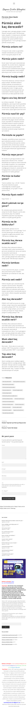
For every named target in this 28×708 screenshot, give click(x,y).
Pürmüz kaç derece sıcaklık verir (10, 396)
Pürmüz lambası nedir (7, 398)
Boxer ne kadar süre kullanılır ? (8, 535)
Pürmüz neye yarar (19, 404)
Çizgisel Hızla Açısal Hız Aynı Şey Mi (9, 635)
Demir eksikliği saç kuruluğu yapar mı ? (10, 524)
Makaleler (9, 378)
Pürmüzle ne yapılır (7, 410)
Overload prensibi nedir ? (7, 546)
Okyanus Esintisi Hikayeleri (14, 9)
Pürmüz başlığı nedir (17, 390)
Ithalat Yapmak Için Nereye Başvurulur (14, 423)
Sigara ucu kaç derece (18, 410)
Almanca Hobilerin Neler (7, 639)
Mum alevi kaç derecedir (8, 384)
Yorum (3, 445)
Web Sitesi (4, 475)
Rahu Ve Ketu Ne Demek (7, 644)
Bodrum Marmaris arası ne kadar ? (9, 543)
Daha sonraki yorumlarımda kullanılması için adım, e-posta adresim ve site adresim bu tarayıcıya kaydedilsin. (13, 486)
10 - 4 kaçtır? (5, 491)
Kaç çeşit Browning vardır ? (8, 531)
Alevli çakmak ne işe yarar (19, 381)
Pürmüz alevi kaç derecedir (9, 387)
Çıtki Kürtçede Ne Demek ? (7, 550)
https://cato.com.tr (19, 506)
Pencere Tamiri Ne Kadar (9, 428)
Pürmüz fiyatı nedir (7, 393)
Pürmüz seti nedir (6, 407)
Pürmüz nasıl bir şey (19, 398)
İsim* (3, 462)
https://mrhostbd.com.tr (7, 506)
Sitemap (13, 508)
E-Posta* (4, 469)
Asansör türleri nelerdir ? (7, 539)
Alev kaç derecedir (7, 381)
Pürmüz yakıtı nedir (17, 407)
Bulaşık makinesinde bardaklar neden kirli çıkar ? (12, 520)
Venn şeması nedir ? (6, 528)
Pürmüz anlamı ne (7, 390)
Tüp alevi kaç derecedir (8, 413)
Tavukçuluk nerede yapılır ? (8, 554)
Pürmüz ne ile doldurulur (8, 401)
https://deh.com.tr (5, 508)
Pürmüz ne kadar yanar (8, 404)
